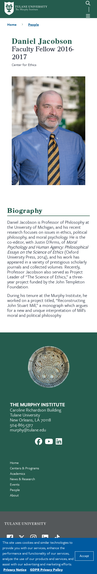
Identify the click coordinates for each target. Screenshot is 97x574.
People (15, 489)
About (14, 495)
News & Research (22, 478)
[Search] (88, 3)
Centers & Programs (24, 468)
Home (14, 462)
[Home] (22, 8)
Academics (17, 473)
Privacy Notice (14, 569)
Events (14, 484)
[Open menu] (88, 16)
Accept (84, 556)
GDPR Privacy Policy (46, 569)
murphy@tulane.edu (28, 430)
